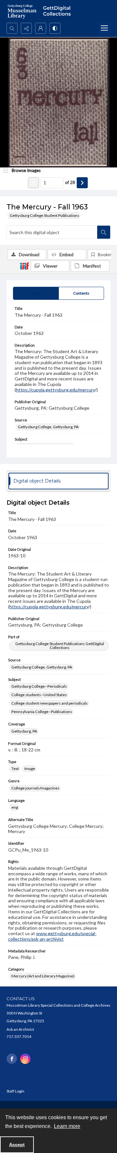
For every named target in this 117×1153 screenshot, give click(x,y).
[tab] (35, 293)
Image (29, 768)
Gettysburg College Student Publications (44, 215)
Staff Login (15, 1091)
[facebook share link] (11, 1059)
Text (15, 768)
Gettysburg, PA (24, 731)
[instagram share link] (25, 1059)
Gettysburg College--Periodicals (39, 686)
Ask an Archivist (20, 1029)
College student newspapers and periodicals (49, 703)
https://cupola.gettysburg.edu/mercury (55, 389)
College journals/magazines (35, 788)
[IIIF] (24, 265)
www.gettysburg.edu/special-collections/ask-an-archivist (52, 936)
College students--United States (39, 694)
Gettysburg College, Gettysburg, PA (48, 426)
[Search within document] (103, 232)
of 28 (70, 182)
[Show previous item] (33, 182)
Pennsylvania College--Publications (41, 711)
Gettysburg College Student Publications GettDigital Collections (59, 645)
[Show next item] (82, 182)
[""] (58, 11)
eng (14, 807)
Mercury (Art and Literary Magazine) (42, 976)
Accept (17, 1144)
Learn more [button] (67, 1126)
